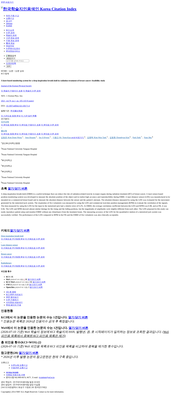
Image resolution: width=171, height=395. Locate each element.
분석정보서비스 (13, 51)
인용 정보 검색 (12, 41)
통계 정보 (10, 43)
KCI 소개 (10, 30)
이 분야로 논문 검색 (50, 125)
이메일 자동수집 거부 (15, 375)
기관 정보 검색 (12, 38)
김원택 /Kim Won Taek (97, 138)
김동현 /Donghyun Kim (120, 138)
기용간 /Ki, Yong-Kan (62, 138)
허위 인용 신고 (12, 16)
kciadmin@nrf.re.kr (47, 377)
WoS (8, 279)
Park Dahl (137, 138)
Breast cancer (6, 254)
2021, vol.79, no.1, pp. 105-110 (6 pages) (17, 101)
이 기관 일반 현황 (29, 116)
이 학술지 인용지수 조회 (12, 91)
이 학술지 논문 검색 (32, 91)
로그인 (9, 21)
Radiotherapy (6, 263)
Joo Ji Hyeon (44, 138)
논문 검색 (10, 33)
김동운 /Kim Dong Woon (11, 138)
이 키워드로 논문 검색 (35, 239)
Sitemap (9, 23)
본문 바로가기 (7, 2)
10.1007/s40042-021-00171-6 (18, 106)
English (9, 26)
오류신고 (10, 18)
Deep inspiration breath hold (12, 236)
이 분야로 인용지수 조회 (30, 125)
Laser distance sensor (9, 245)
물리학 (4, 131)
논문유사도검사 (13, 48)
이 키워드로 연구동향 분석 (13, 239)
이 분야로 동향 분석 (10, 125)
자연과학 (5, 122)
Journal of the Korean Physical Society (16, 86)
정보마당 (10, 46)
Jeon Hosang (30, 138)
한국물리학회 (17, 111)
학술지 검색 (11, 35)
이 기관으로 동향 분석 (11, 116)
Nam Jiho (148, 138)
